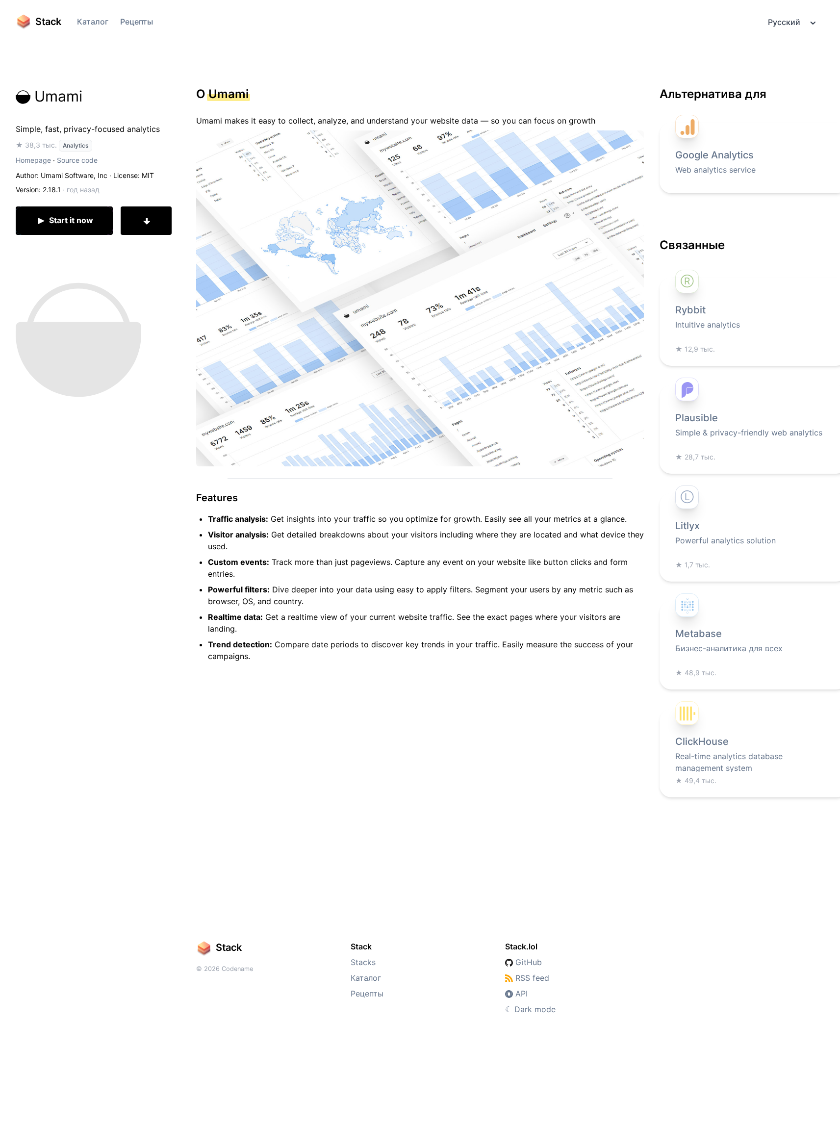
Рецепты (136, 21)
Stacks (363, 962)
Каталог (92, 21)
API (520, 993)
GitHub (527, 962)
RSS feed (531, 978)
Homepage (33, 160)
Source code (77, 160)
